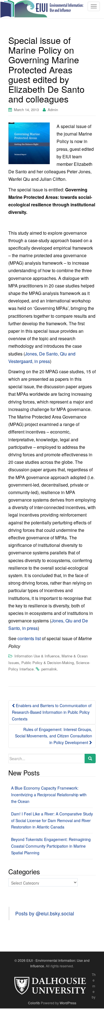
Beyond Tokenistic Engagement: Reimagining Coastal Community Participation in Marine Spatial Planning (51, 846)
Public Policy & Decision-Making (47, 662)
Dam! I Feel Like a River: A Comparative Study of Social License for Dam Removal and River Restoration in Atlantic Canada (52, 820)
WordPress (68, 1002)
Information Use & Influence (36, 656)
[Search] (90, 758)
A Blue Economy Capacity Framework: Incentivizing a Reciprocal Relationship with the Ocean (49, 794)
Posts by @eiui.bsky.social (44, 913)
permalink (49, 669)
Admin (53, 109)
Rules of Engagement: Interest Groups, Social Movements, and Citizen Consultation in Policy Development (53, 736)
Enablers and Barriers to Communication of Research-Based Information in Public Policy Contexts (52, 712)
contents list (29, 638)
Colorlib (34, 1002)
